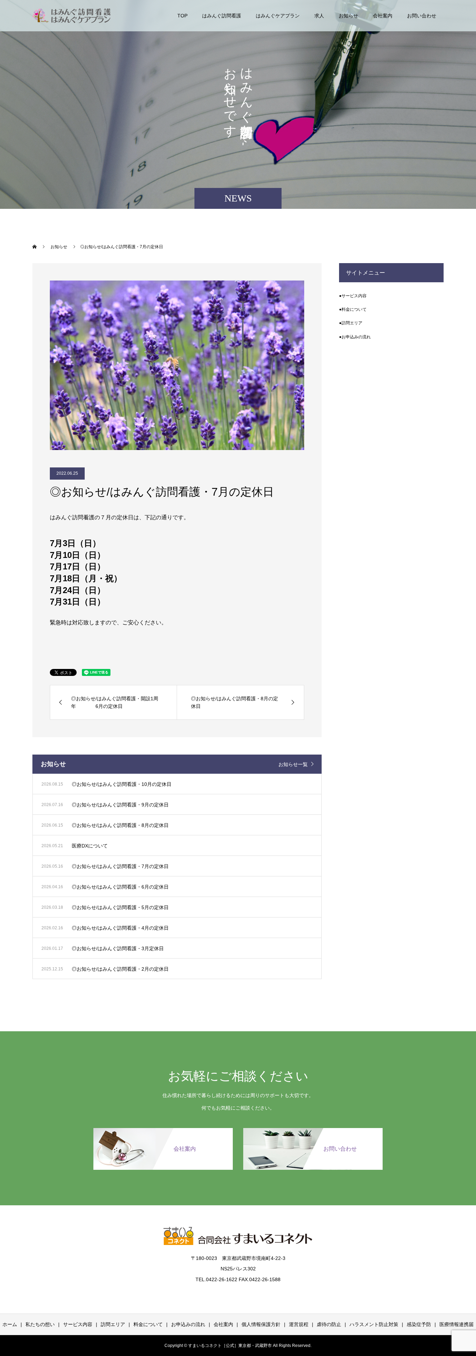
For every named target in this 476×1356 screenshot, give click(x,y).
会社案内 (382, 15)
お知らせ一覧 (293, 764)
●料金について (353, 309)
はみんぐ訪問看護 (221, 15)
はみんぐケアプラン (278, 15)
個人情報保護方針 (261, 1324)
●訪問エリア (350, 323)
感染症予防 (419, 1324)
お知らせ (348, 15)
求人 (319, 15)
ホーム (9, 1324)
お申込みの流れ (188, 1324)
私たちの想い (40, 1324)
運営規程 (298, 1324)
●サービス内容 (353, 295)
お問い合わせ (421, 15)
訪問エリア (113, 1324)
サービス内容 (77, 1324)
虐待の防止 (329, 1324)
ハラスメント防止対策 (374, 1324)
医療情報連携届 (456, 1324)
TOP (182, 15)
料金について (148, 1324)
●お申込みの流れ (355, 336)
